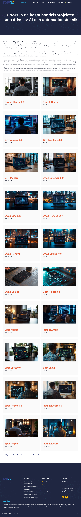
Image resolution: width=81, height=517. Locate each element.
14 (33, 455)
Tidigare (7, 455)
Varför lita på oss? (48, 488)
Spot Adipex (11, 329)
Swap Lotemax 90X (53, 178)
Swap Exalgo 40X (52, 254)
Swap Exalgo (12, 292)
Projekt (36, 2)
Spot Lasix (49, 367)
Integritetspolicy (75, 513)
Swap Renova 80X (53, 216)
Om (43, 2)
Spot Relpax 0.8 (13, 405)
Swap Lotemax (13, 216)
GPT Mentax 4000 (53, 140)
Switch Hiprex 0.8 (14, 102)
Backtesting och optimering (31, 494)
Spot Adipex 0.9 (52, 292)
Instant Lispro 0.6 (52, 405)
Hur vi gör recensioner (49, 491)
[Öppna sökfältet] (76, 3)
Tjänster (53, 2)
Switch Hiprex (51, 102)
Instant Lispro (50, 443)
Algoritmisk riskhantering (30, 486)
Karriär (45, 481)
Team (47, 2)
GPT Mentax (11, 178)
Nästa (39, 455)
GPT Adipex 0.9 (13, 140)
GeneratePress (21, 513)
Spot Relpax (11, 443)
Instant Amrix (50, 329)
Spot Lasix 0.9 (13, 367)
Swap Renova (12, 254)
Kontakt (61, 2)
